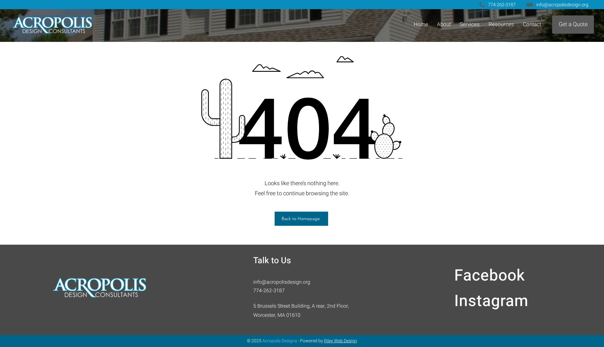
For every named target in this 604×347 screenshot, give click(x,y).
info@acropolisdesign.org (562, 4)
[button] (469, 24)
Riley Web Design (340, 341)
